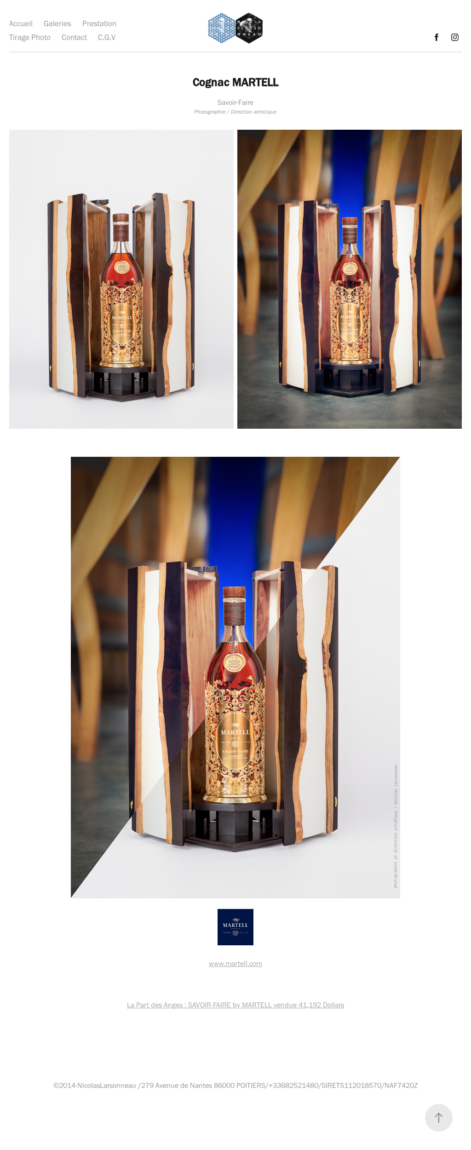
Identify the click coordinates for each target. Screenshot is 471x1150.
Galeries (57, 23)
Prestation (99, 23)
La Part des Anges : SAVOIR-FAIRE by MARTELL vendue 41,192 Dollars (235, 1004)
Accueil (21, 23)
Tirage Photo (30, 37)
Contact (74, 37)
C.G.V (106, 37)
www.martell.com (235, 963)
